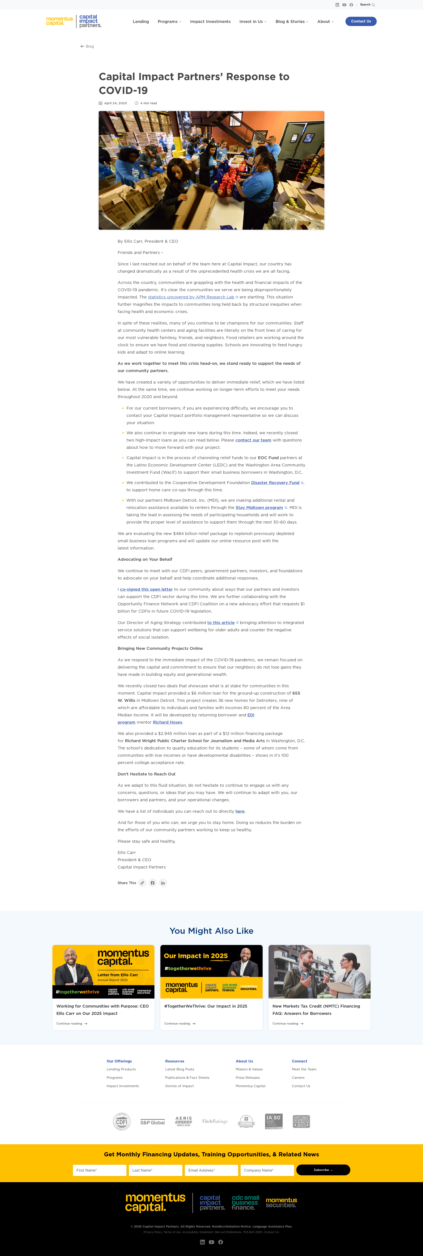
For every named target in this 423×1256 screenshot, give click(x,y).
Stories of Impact (179, 1086)
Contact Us (361, 21)
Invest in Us (251, 21)
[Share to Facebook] (152, 883)
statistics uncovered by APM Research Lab (191, 297)
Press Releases (248, 1077)
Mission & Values (249, 1069)
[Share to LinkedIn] (163, 883)
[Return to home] (74, 21)
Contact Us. (271, 1232)
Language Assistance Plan (271, 1226)
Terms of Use (172, 1232)
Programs (168, 21)
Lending (141, 21)
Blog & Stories (290, 21)
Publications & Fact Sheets (187, 1077)
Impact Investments (210, 21)
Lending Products (121, 1069)
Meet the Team (304, 1069)
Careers (298, 1077)
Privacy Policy (153, 1232)
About (323, 21)
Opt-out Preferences (228, 1232)
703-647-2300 (252, 1232)
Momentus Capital (250, 1086)
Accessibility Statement (197, 1232)
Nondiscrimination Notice (231, 1226)
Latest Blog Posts (179, 1069)
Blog (90, 46)
